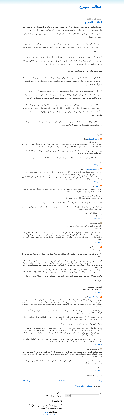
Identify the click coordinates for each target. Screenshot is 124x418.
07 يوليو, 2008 (98, 344)
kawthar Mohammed (91, 169)
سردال (60, 406)
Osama (97, 247)
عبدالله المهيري (90, 7)
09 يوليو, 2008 (98, 370)
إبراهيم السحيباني (93, 139)
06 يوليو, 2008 (98, 292)
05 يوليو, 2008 (98, 164)
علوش (97, 186)
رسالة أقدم (26, 381)
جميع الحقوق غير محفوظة (49, 414)
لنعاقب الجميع (93, 22)
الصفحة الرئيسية (61, 381)
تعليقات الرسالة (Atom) (83, 386)
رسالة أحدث (97, 381)
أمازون (46, 412)
